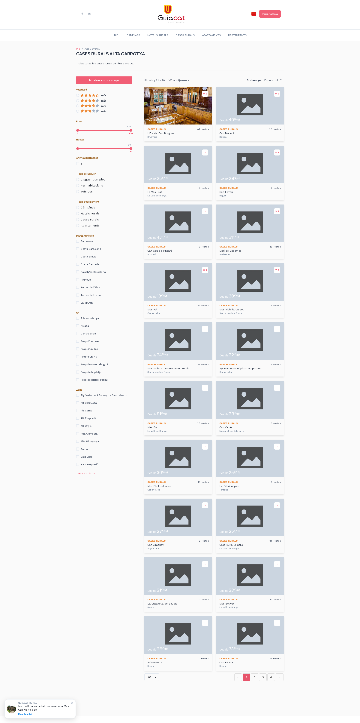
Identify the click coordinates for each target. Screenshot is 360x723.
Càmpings (133, 35)
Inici (116, 35)
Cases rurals (185, 35)
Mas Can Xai (25, 714)
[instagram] (90, 14)
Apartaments (211, 35)
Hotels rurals (157, 35)
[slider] (77, 130)
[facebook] (82, 14)
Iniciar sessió (270, 13)
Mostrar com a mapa (104, 80)
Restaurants (237, 35)
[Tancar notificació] (72, 703)
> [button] (279, 677)
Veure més (84, 473)
